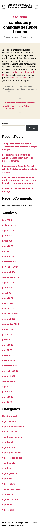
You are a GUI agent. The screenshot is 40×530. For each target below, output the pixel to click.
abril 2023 (7, 350)
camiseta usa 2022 (18, 78)
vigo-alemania (9, 421)
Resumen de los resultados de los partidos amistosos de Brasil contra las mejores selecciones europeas (19, 180)
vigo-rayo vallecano (12, 489)
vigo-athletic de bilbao (13, 426)
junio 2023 (7, 340)
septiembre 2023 (10, 324)
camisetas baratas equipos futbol (18, 86)
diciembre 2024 (10, 262)
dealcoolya (13, 37)
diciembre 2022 (9, 366)
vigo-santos (8, 510)
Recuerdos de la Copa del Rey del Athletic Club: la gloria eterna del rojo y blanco (19, 169)
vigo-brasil (7, 442)
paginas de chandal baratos (16, 89)
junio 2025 (7, 241)
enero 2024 (7, 303)
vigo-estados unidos (12, 458)
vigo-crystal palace (11, 452)
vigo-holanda (8, 463)
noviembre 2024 (10, 267)
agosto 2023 (8, 329)
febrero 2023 (8, 360)
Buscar (5, 124)
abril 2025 (7, 251)
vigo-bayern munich (12, 437)
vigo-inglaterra (9, 473)
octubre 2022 (8, 376)
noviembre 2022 (10, 371)
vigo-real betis (9, 494)
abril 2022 (7, 402)
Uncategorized (20, 17)
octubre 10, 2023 (30, 37)
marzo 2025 (8, 256)
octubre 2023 (8, 319)
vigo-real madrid (10, 499)
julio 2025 (7, 236)
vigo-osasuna (8, 484)
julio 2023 (7, 334)
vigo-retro (7, 504)
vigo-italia (7, 478)
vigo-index (7, 468)
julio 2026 (7, 220)
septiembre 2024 (10, 277)
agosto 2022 (8, 386)
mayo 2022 (7, 397)
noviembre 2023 (10, 314)
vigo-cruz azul (9, 447)
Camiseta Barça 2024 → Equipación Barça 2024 (20, 6)
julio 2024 (7, 288)
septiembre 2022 (10, 381)
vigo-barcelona (9, 432)
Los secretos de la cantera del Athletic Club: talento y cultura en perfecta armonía (17, 158)
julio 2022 (7, 392)
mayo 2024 (7, 298)
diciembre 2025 (10, 225)
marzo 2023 (8, 355)
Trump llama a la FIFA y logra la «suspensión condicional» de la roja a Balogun (19, 147)
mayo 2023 (7, 345)
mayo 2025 (7, 246)
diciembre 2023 (10, 308)
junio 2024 (7, 293)
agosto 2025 (8, 230)
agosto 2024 (8, 282)
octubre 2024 (8, 272)
